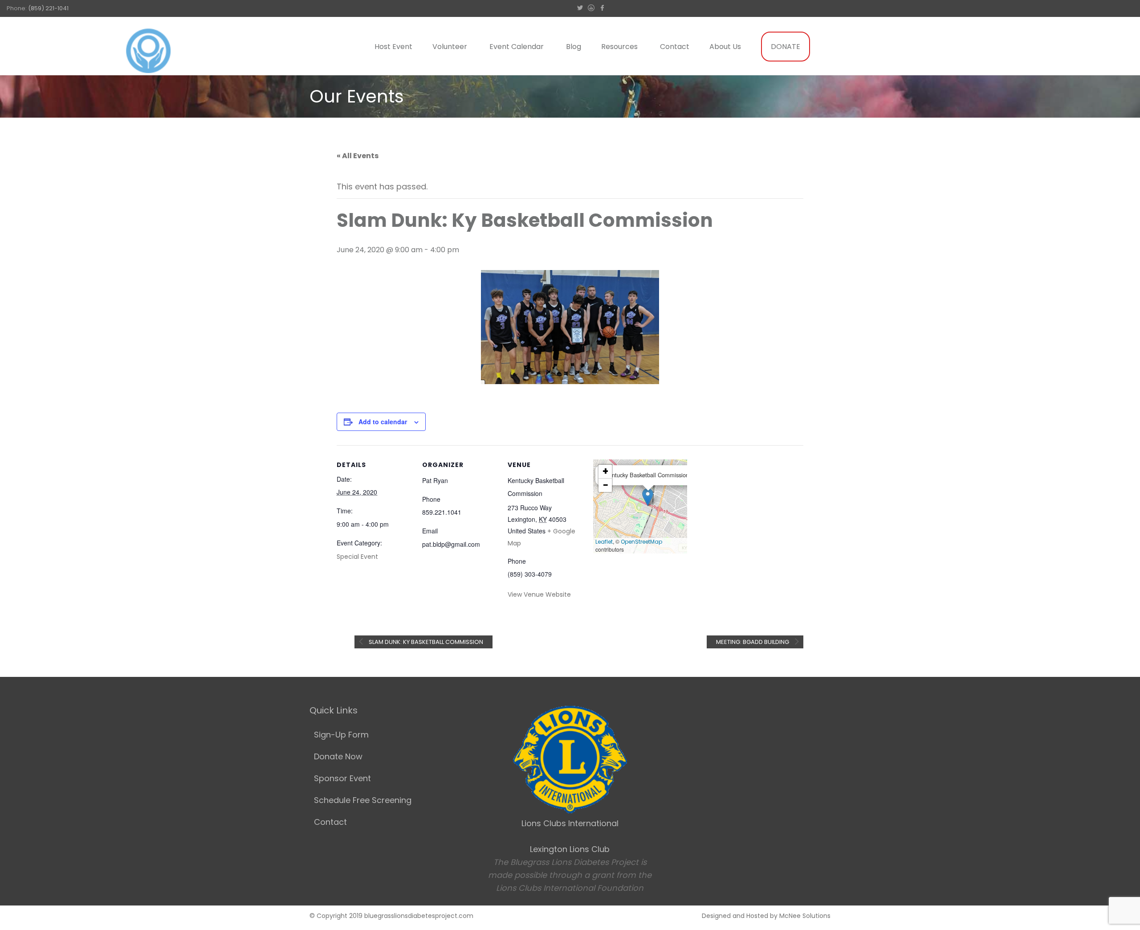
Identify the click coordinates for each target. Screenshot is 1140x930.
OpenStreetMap (641, 541)
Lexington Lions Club (570, 849)
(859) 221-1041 (48, 8)
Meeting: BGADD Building (753, 642)
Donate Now (338, 756)
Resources (619, 46)
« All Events (358, 156)
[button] (647, 497)
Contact (674, 46)
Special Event (357, 556)
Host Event (393, 46)
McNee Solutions (805, 915)
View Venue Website (539, 594)
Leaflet (604, 541)
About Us (725, 46)
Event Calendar (516, 46)
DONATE (785, 46)
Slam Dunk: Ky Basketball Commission (425, 642)
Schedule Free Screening (362, 800)
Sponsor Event (342, 778)
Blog (573, 46)
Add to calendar (382, 421)
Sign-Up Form (341, 734)
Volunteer (449, 46)
